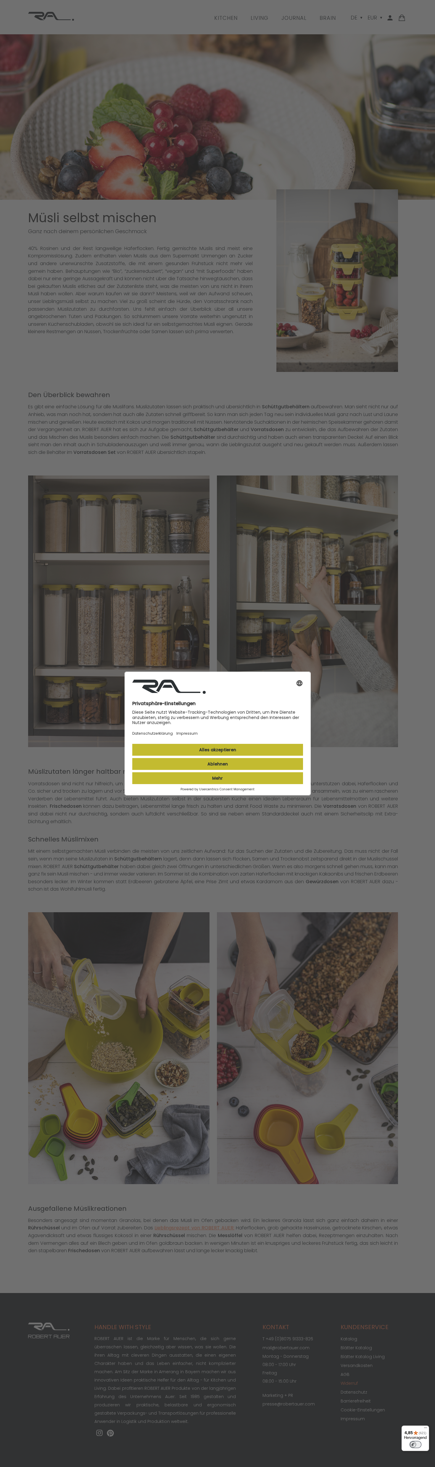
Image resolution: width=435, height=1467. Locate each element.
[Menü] (425, 1429)
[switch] (415, 1444)
